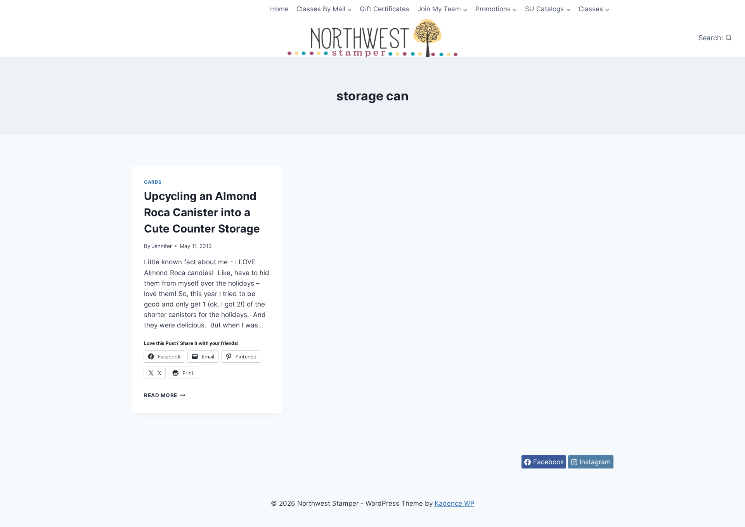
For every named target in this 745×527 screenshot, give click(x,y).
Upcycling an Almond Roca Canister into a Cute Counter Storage (202, 212)
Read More (164, 395)
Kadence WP (455, 503)
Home (279, 9)
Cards (153, 182)
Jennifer (162, 246)
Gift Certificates (384, 9)
